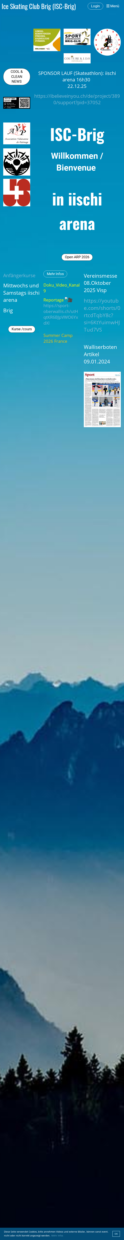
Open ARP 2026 (77, 257)
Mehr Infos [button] (57, 1235)
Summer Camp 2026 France (58, 338)
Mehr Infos (55, 274)
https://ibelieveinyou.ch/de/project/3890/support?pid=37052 (77, 99)
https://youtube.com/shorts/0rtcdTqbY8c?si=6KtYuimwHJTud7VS (102, 315)
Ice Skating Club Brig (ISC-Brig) (39, 6)
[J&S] (16, 205)
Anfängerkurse (19, 275)
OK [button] (116, 1233)
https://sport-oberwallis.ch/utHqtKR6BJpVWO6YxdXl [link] (60, 314)
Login (95, 6)
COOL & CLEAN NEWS (17, 77)
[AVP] (16, 143)
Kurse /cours (22, 329)
